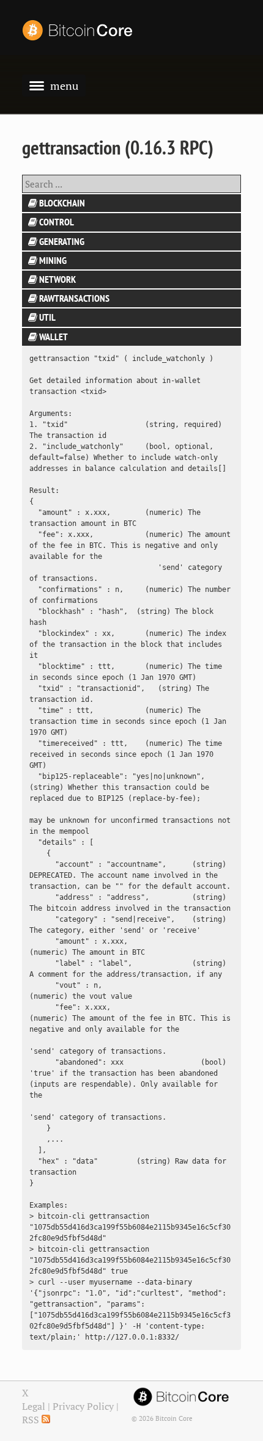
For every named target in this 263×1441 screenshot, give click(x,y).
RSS (32, 1419)
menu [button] (64, 85)
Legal (33, 1406)
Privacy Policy (83, 1406)
